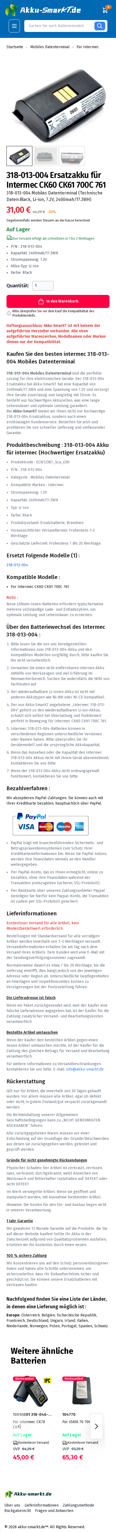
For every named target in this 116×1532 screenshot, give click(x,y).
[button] (43, 10)
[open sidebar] (14, 25)
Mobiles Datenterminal (50, 47)
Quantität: (17, 286)
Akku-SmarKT (44, 384)
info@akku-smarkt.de (85, 1069)
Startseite (14, 47)
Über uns (12, 1505)
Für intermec (88, 47)
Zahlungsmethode (78, 1505)
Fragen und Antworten (54, 1510)
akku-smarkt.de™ (33, 1527)
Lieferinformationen (42, 1505)
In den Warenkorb (62, 301)
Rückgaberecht (17, 1510)
